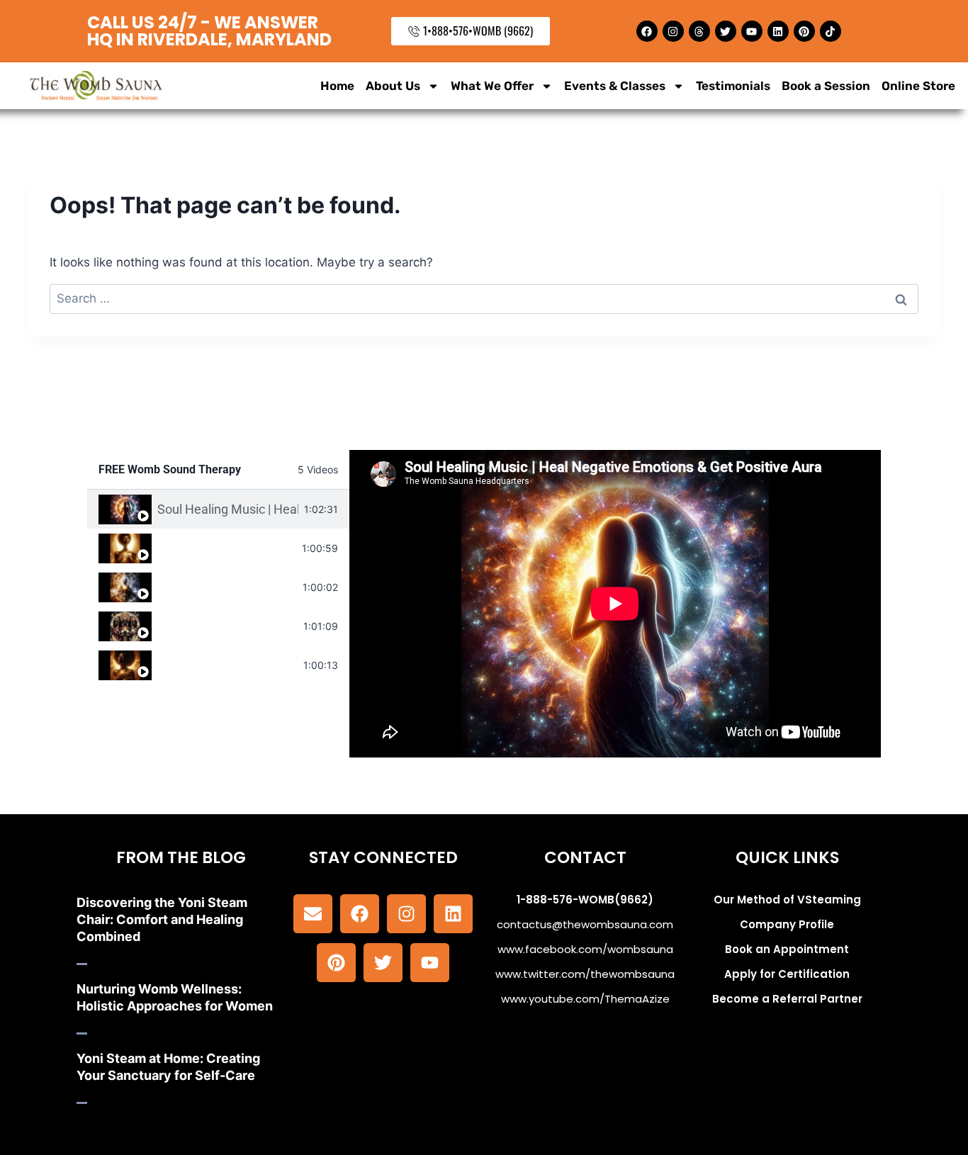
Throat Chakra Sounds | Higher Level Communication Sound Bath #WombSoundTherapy (226, 548)
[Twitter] (725, 31)
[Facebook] (647, 31)
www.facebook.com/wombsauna (585, 949)
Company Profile (787, 924)
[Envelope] (312, 913)
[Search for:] (484, 298)
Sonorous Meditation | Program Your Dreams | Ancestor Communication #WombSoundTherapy (227, 626)
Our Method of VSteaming (787, 899)
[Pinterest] (804, 31)
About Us (393, 86)
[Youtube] (751, 31)
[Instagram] (673, 31)
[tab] (218, 509)
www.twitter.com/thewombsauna (585, 974)
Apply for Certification (787, 974)
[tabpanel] (615, 603)
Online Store (918, 86)
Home (337, 86)
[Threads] (699, 31)
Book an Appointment (787, 949)
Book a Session (826, 86)
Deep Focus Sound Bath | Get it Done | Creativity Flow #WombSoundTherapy (227, 587)
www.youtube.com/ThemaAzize (585, 998)
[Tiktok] (830, 31)
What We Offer (492, 86)
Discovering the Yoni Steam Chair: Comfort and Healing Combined (162, 919)
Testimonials (733, 86)
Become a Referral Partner (787, 998)
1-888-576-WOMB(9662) (585, 899)
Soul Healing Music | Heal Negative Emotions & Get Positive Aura (227, 509)
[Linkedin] (778, 31)
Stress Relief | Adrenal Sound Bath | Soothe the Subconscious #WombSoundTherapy (227, 665)
